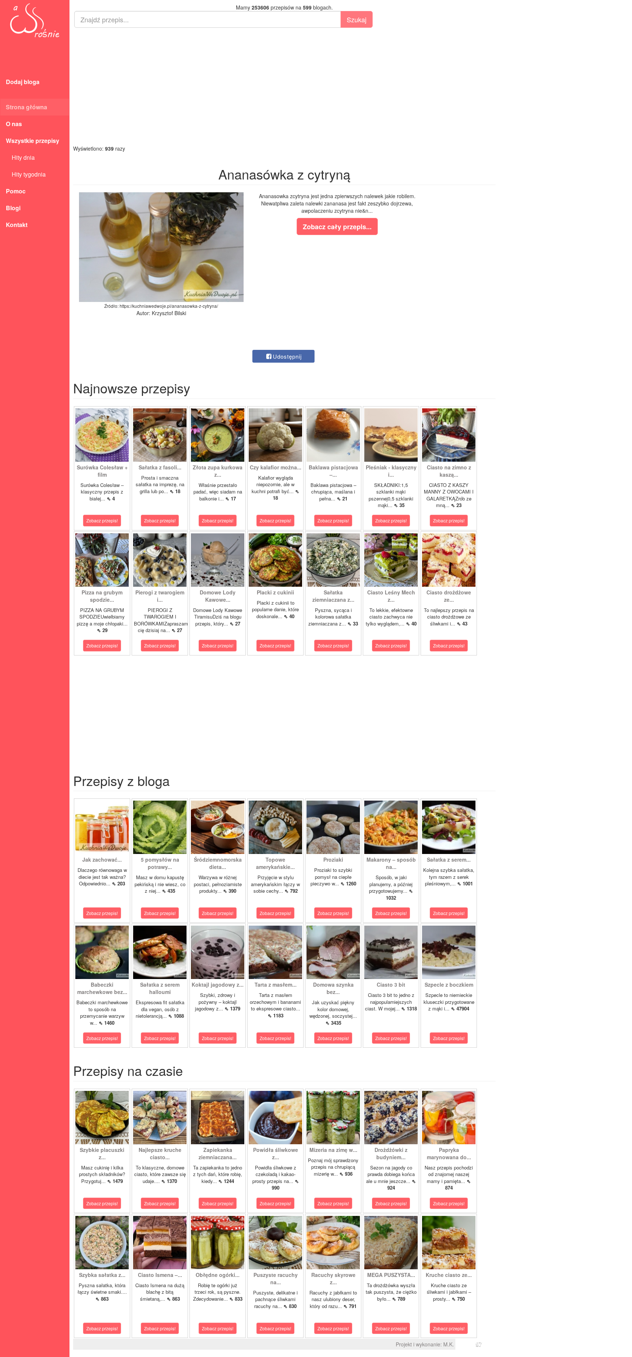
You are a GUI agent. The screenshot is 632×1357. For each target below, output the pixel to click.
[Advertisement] (284, 86)
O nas (14, 124)
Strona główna (26, 107)
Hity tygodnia (26, 174)
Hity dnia (20, 157)
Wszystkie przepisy (32, 140)
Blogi (13, 208)
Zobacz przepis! (102, 520)
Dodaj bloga (23, 82)
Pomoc (16, 191)
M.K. (448, 1344)
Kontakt (16, 224)
